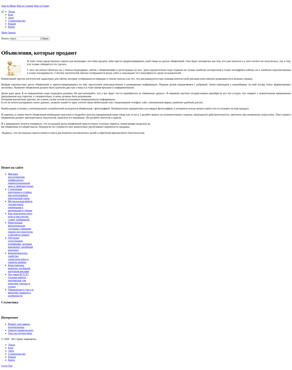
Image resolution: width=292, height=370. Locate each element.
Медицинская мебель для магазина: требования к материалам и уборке (20, 206)
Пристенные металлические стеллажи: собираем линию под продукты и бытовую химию (20, 228)
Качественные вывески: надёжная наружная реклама (19, 268)
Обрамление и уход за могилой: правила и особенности (20, 292)
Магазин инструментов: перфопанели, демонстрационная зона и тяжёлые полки (20, 180)
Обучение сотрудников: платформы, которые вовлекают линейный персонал (20, 243)
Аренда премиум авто (20, 330)
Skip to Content (25, 5)
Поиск (5, 38)
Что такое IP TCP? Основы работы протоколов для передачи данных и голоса (19, 280)
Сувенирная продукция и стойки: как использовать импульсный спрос (20, 194)
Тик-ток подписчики (20, 333)
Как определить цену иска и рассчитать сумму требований (20, 216)
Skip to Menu (8, 5)
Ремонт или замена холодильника (19, 326)
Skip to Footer (41, 5)
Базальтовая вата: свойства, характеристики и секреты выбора (18, 258)
